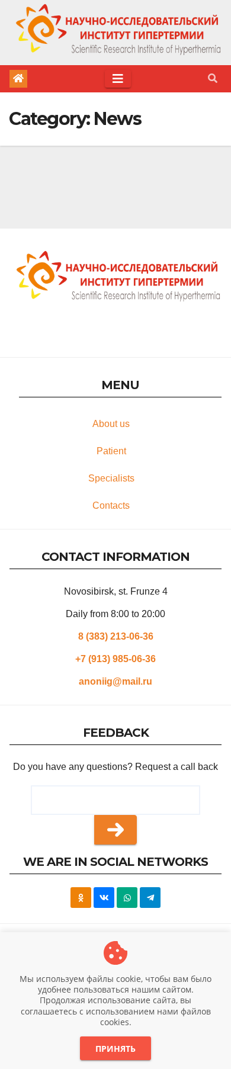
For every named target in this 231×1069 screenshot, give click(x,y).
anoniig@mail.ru (115, 681)
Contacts (111, 505)
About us (111, 424)
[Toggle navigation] (118, 79)
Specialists (111, 478)
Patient (111, 451)
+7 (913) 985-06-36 (115, 659)
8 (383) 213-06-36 (115, 636)
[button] (212, 78)
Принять (115, 1048)
